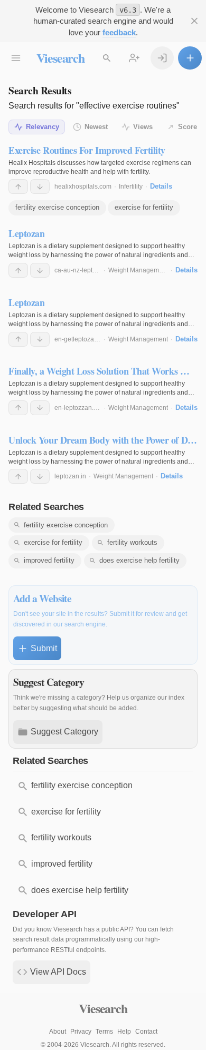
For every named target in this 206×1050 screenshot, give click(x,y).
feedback (119, 32)
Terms (104, 1031)
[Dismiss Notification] (194, 21)
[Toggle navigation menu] (16, 58)
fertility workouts (132, 542)
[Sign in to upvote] (18, 186)
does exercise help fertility (139, 560)
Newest (96, 127)
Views (143, 127)
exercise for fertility (144, 207)
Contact (146, 1031)
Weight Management (138, 270)
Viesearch (60, 57)
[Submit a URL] (190, 58)
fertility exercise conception (57, 207)
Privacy (80, 1031)
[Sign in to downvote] (40, 186)
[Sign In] (162, 58)
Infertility (131, 186)
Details (161, 186)
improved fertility (49, 560)
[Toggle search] (107, 58)
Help (124, 1031)
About (57, 1031)
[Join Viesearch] (134, 58)
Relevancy (42, 127)
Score (187, 127)
